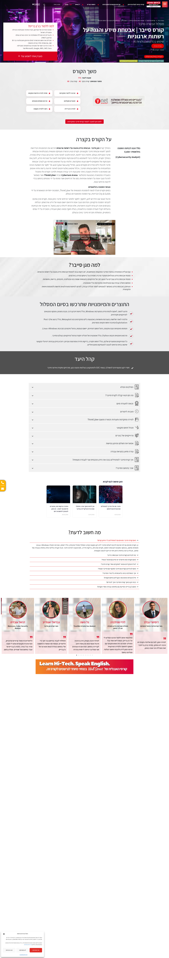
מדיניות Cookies (23, 954)
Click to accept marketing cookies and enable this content (84, 237)
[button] (4, 934)
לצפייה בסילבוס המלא (154, 56)
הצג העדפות (9, 950)
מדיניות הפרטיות (28, 944)
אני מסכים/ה (35, 950)
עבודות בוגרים (158, 46)
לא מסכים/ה (22, 950)
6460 (37, 4)
